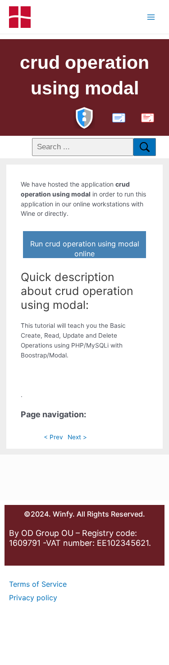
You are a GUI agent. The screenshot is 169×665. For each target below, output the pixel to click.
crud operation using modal (84, 75)
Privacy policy (33, 597)
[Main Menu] (151, 17)
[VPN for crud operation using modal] (84, 117)
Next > (77, 437)
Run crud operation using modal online (84, 248)
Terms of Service (38, 584)
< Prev (53, 437)
